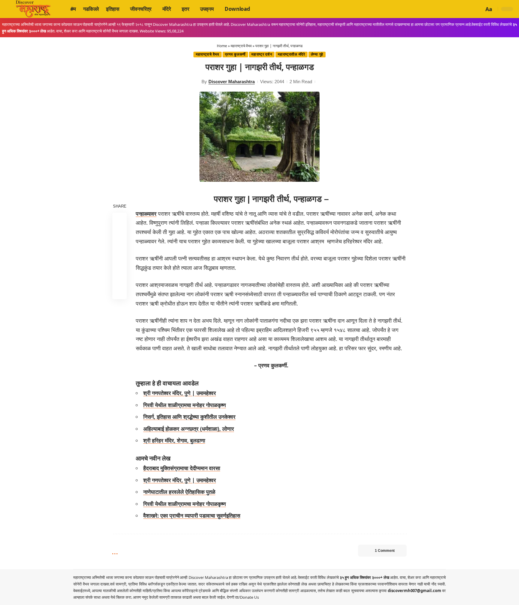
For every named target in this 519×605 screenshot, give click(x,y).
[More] (119, 291)
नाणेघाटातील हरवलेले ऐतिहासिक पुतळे (179, 491)
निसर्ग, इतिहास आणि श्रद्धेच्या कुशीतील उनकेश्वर (189, 416)
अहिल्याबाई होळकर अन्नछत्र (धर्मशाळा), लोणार (188, 428)
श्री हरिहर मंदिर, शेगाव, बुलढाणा (174, 440)
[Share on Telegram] (119, 263)
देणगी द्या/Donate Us (243, 597)
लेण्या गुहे (317, 54)
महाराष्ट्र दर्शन (261, 54)
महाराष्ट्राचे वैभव (241, 45)
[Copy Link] (119, 277)
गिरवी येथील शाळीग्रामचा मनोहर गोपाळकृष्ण (184, 405)
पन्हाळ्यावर (146, 213)
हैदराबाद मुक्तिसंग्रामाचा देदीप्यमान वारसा (181, 468)
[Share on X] (119, 234)
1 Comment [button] (385, 551)
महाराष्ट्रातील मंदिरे (291, 54)
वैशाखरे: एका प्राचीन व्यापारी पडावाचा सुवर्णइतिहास (191, 515)
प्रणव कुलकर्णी (235, 54)
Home (222, 45)
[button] (478, 9)
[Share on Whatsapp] (119, 248)
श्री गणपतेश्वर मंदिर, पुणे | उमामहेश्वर (179, 393)
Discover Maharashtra (231, 81)
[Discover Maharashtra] (33, 9)
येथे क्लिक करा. (122, 597)
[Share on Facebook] (119, 219)
